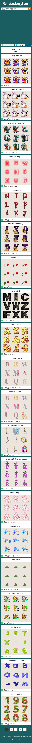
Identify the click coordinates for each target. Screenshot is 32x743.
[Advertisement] (16, 27)
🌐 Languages (20, 45)
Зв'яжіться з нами (6, 736)
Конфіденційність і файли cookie (21, 736)
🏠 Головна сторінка (8, 45)
